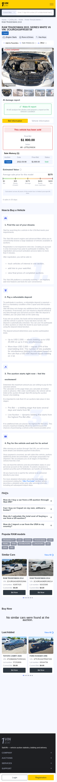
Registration (40, 777)
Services (7, 763)
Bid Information (15, 121)
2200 (20, 540)
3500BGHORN (24, 544)
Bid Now (14, 592)
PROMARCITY (9, 540)
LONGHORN (38, 544)
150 (48, 544)
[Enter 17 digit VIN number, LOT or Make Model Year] (51, 12)
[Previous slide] (5, 65)
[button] (9, 12)
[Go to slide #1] (7, 92)
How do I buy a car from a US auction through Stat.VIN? (26, 501)
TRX (11, 548)
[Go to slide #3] (29, 92)
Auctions (7, 758)
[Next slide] (49, 65)
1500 (50, 540)
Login (14, 777)
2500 (5, 548)
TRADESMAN (39, 540)
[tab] (23, 597)
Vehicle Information (40, 121)
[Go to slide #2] (18, 92)
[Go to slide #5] (51, 92)
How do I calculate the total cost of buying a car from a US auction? (25, 517)
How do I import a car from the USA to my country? (23, 525)
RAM (14, 544)
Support (7, 768)
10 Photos (11, 85)
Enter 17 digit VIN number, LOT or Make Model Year (34, 12)
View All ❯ (49, 555)
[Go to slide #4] (40, 92)
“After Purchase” (28, 481)
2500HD (28, 540)
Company (7, 753)
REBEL (6, 544)
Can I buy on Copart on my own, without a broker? (24, 509)
